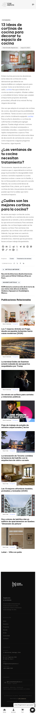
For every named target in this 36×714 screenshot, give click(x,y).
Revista (5, 630)
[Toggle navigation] (28, 4)
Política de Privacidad (12, 701)
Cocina (12, 258)
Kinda (4, 632)
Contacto (5, 638)
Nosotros (5, 624)
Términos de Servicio (24, 701)
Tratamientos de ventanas (24, 258)
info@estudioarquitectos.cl (10, 663)
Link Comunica (22, 698)
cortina (9, 90)
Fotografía (6, 20)
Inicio (4, 621)
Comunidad (6, 635)
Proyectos (6, 627)
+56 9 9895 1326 (8, 668)
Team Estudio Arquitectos (10, 48)
